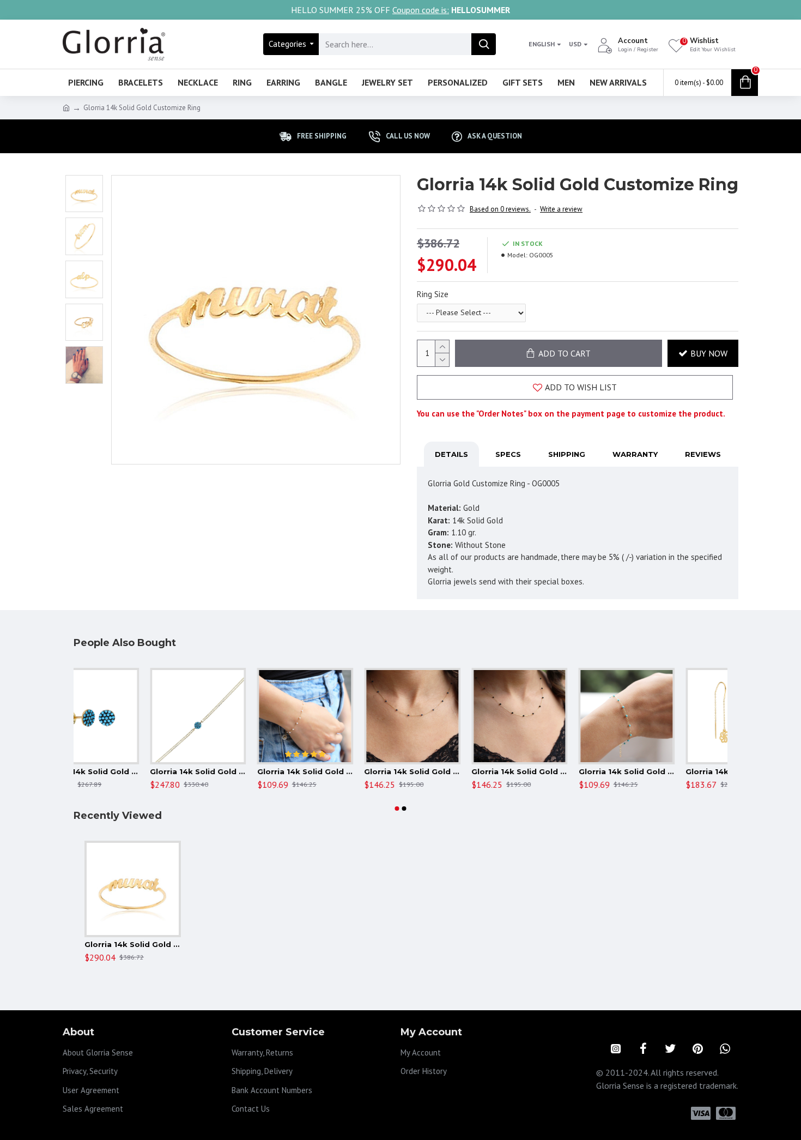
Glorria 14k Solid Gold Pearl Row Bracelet (347, 771)
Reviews (703, 454)
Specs (508, 454)
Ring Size (432, 294)
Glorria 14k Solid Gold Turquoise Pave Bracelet (240, 771)
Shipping (566, 454)
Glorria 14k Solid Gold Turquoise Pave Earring (132, 771)
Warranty (635, 454)
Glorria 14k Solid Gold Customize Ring (132, 944)
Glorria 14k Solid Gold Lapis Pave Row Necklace (454, 771)
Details (451, 454)
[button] (397, 808)
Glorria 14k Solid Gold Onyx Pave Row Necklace (561, 771)
